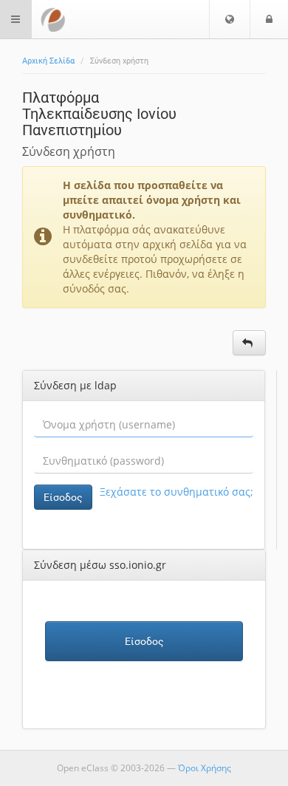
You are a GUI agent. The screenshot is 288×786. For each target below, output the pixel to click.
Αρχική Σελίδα (48, 61)
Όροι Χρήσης (204, 768)
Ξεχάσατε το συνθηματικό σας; (176, 492)
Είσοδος (63, 497)
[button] (230, 19)
